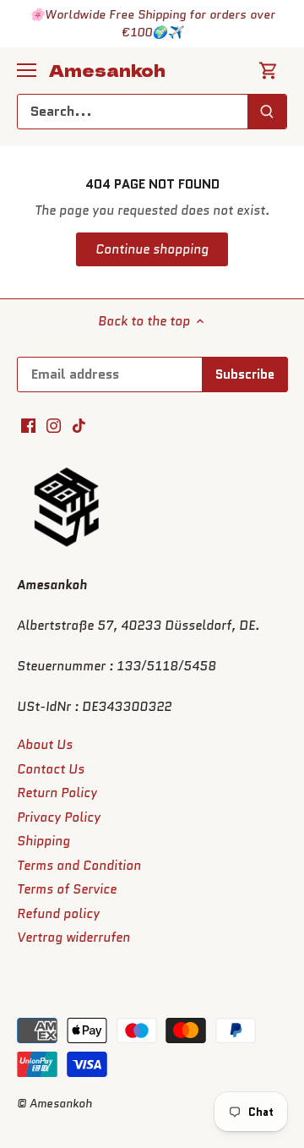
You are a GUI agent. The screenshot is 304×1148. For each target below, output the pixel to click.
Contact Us (50, 769)
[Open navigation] (26, 70)
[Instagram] (53, 426)
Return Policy (57, 793)
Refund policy (58, 914)
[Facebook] (28, 426)
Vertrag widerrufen (73, 937)
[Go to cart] (268, 70)
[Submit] (266, 111)
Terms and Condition (79, 865)
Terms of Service (67, 889)
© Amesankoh (54, 1104)
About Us (45, 744)
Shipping (43, 841)
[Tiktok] (79, 426)
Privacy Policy (58, 817)
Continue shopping (152, 249)
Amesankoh (107, 71)
